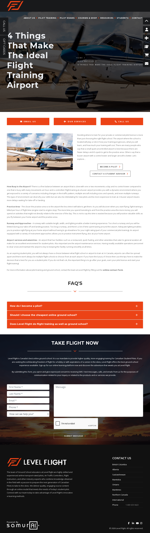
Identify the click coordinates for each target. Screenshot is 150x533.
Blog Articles (86, 61)
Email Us (30, 121)
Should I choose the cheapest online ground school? (43, 315)
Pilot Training (47, 18)
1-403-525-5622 (132, 505)
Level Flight (121, 528)
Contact (137, 18)
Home (79, 58)
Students (122, 18)
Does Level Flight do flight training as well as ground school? (49, 324)
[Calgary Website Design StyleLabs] (23, 525)
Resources (106, 18)
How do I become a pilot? (26, 306)
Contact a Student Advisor (108, 173)
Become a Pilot (108, 166)
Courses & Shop (87, 18)
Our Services (77, 121)
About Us (29, 18)
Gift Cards (4, 46)
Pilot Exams (67, 18)
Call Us (123, 121)
